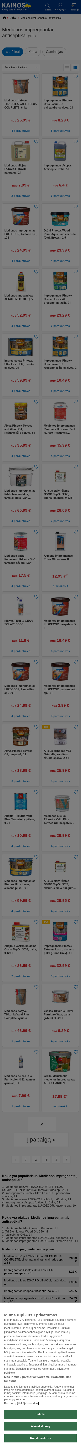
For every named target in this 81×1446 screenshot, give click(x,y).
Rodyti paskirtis (40, 1438)
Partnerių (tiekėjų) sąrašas (21, 1403)
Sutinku (41, 1414)
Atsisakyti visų (40, 1426)
